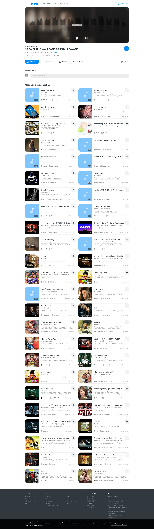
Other (97, 95)
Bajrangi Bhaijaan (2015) (60, 360)
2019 (66, 310)
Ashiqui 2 (53, 265)
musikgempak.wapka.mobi (102, 112)
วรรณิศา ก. (99, 447)
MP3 (27, 55)
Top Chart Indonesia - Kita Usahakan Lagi (56, 244)
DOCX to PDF (91, 501)
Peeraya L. (45, 232)
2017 (118, 327)
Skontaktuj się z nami (52, 505)
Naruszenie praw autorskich (116, 501)
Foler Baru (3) (54, 282)
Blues (43, 95)
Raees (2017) (111, 327)
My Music (109, 464)
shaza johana (46, 315)
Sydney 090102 (104, 178)
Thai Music (45, 476)
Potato (70, 476)
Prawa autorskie (71, 501)
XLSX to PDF (90, 507)
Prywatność (111, 499)
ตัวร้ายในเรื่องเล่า (52, 393)
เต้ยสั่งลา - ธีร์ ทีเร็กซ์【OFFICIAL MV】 (109, 344)
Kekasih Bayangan (47, 195)
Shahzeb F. (99, 331)
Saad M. (45, 365)
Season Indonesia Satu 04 (53, 145)
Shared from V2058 (40, 52)
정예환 (98, 414)
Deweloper (70, 503)
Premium (27, 496)
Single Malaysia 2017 (117, 112)
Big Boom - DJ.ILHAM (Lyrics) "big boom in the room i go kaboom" (109, 228)
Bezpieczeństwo (113, 503)
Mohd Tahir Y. (46, 100)
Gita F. (44, 182)
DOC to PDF (90, 496)
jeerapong (99, 265)
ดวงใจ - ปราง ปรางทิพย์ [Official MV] (109, 244)
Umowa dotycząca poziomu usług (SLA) (117, 508)
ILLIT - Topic (116, 426)
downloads (107, 414)
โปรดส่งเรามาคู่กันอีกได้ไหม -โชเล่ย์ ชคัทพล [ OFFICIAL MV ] (109, 443)
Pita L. (29, 52)
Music (38, 55)
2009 (114, 95)
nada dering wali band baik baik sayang (47, 55)
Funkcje (48, 503)
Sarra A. (98, 398)
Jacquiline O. (99, 464)
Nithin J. (45, 447)
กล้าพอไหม (63, 476)
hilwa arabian (57, 55)
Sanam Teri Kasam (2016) (60, 327)
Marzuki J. (99, 232)
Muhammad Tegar (101, 100)
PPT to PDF (90, 505)
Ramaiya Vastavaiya (113, 277)
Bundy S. (98, 149)
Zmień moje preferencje (37, 525)
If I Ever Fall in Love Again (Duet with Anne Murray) (109, 459)
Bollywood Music (47, 261)
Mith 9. (98, 249)
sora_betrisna (100, 182)
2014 (117, 393)
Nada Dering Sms (46, 178)
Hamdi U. (45, 149)
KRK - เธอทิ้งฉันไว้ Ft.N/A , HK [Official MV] (56, 410)
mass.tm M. (99, 480)
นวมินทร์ (98, 348)
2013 (67, 261)
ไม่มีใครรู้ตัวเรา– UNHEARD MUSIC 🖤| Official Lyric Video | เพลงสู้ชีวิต (56, 228)
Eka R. (97, 133)
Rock (96, 178)
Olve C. (98, 199)
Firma (68, 496)
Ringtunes (111, 216)
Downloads (113, 100)
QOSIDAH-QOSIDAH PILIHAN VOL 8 (56, 95)
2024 (109, 426)
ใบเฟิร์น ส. (45, 398)
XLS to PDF (90, 503)
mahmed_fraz (100, 216)
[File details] (32, 95)
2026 (67, 228)
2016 (71, 327)
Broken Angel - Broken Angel (108, 211)
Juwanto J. (46, 133)
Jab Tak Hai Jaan (112, 377)
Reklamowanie (71, 499)
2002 (112, 178)
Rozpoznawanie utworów (115, 505)
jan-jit (44, 480)
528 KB (32, 55)
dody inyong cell (58, 178)
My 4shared (57, 100)
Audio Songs (109, 331)
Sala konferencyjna (30, 501)
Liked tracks (54, 166)
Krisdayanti (121, 95)
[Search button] (112, 3)
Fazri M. (45, 249)
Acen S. (45, 216)
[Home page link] (33, 3)
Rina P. (44, 282)
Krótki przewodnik (51, 501)
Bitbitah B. (45, 116)
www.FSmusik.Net (105, 95)
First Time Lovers (108, 476)
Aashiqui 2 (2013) (58, 261)
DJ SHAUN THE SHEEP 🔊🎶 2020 (50, 128)
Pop (43, 145)
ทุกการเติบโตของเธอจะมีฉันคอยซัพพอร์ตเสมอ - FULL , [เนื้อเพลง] (109, 261)
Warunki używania (113, 496)
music (106, 398)
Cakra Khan (69, 195)
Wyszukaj (27, 499)
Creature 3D (111, 393)
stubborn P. (46, 431)
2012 (120, 377)
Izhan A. (45, 331)
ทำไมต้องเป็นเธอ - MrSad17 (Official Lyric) (56, 426)
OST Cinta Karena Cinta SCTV (55, 310)
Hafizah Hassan (47, 199)
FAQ (47, 499)
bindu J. (98, 282)
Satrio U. (45, 265)
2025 (63, 145)
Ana (97, 431)
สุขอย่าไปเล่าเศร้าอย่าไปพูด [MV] (55, 294)
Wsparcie (48, 496)
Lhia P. (98, 166)
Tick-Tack (103, 426)
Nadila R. (45, 166)
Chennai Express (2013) (60, 443)
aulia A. (98, 116)
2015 (70, 360)
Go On (51, 476)
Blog (26, 503)
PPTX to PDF (91, 499)
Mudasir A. (99, 381)
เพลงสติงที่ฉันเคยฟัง (111, 480)
